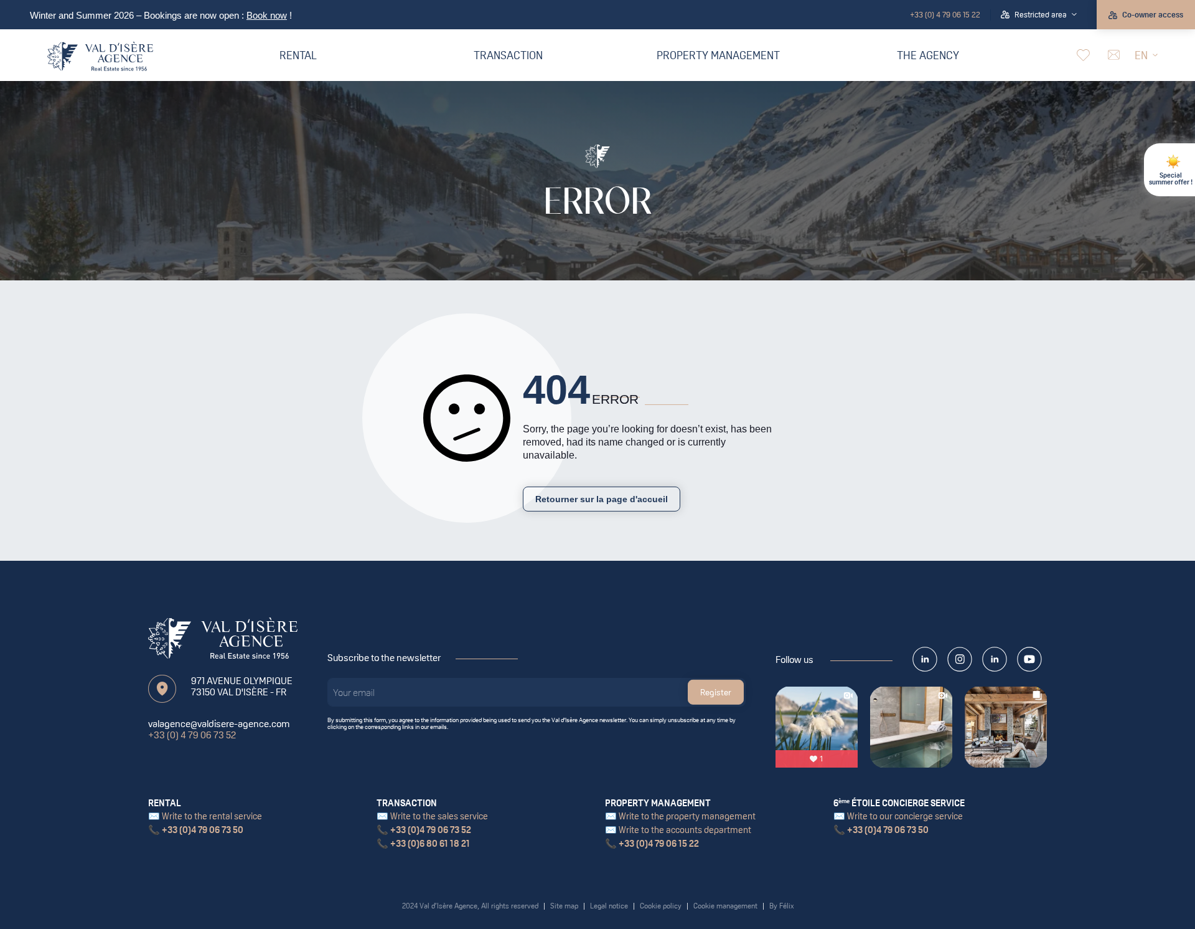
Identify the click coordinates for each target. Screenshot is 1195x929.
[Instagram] (959, 659)
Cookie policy (661, 906)
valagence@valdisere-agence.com (218, 723)
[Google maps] (162, 689)
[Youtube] (1029, 659)
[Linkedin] (994, 659)
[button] (1039, 14)
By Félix (781, 906)
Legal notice (609, 906)
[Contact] (1112, 55)
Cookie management (725, 906)
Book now (266, 16)
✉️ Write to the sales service (432, 816)
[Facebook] (924, 659)
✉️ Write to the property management (680, 816)
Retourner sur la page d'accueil (601, 499)
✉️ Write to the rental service (205, 816)
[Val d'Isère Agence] (100, 56)
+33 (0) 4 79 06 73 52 (192, 734)
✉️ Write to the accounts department (678, 829)
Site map (564, 906)
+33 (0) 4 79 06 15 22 (945, 14)
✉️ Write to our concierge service (898, 816)
